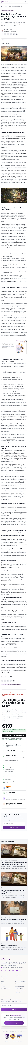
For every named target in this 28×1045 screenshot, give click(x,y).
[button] (14, 827)
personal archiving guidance (15, 242)
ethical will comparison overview (7, 497)
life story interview (11, 417)
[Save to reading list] (16, 34)
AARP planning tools (11, 643)
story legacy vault (15, 279)
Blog (6, 6)
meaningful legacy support (12, 555)
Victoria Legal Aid (22, 306)
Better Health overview (10, 577)
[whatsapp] (14, 34)
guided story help (16, 592)
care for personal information (9, 399)
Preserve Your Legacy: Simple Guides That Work (11, 684)
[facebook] (5, 34)
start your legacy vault (21, 524)
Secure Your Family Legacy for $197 (14, 735)
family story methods (15, 180)
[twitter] (11, 34)
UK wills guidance (11, 554)
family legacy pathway (10, 439)
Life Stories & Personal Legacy (7, 10)
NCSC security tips (17, 616)
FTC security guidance (16, 465)
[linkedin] (8, 34)
